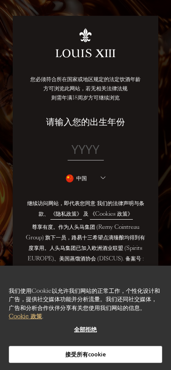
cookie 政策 (25, 316)
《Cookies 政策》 (111, 214)
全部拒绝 (85, 329)
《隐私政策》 (66, 214)
